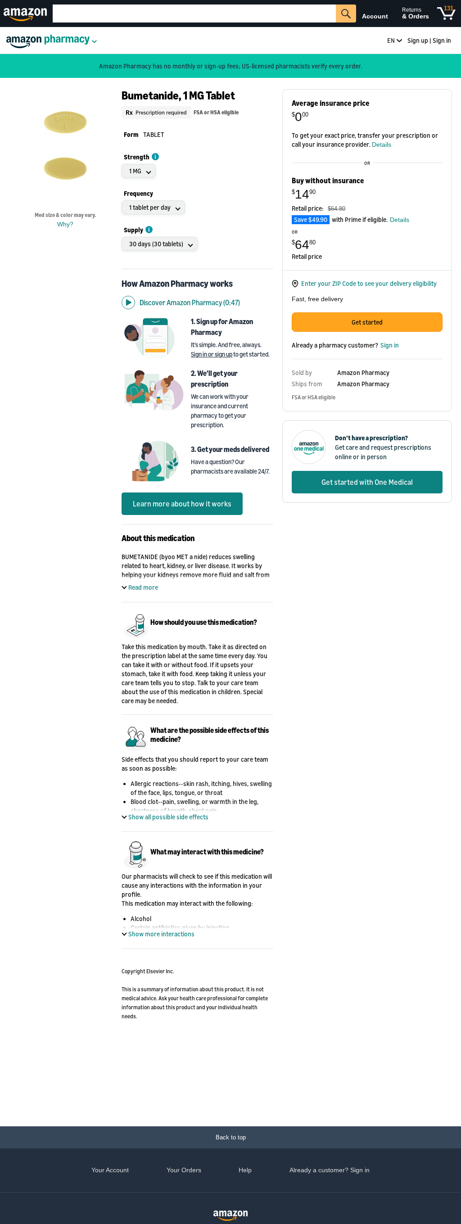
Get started (367, 322)
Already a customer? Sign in (329, 1170)
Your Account (110, 1170)
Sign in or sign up (211, 354)
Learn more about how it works (182, 503)
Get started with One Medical (367, 482)
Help (245, 1170)
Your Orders (184, 1170)
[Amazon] (26, 13)
